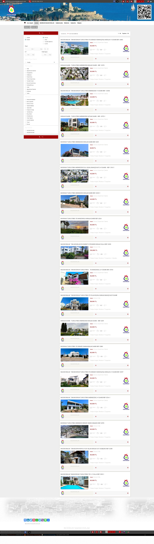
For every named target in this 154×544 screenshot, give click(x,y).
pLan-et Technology (50, 534)
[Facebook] (114, 1)
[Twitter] (117, 1)
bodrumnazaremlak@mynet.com (16, 1)
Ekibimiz (66, 23)
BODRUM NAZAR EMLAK (47, 23)
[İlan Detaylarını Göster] (127, 58)
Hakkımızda (59, 23)
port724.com (11, 534)
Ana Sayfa (30, 23)
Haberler (73, 23)
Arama (36, 23)
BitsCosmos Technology (33, 534)
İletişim (79, 23)
